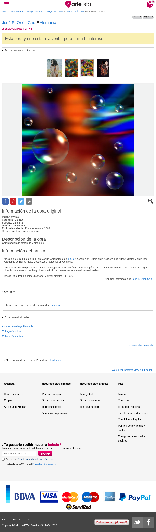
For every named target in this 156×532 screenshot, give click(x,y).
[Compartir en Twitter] (21, 201)
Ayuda (122, 394)
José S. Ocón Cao (74, 11)
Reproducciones (51, 406)
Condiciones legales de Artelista (35, 459)
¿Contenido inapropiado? (141, 345)
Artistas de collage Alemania (17, 326)
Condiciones (50, 464)
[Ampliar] (150, 202)
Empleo (8, 400)
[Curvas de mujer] (87, 68)
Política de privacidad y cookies (132, 428)
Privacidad (37, 464)
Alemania (48, 22)
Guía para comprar (53, 400)
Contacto (123, 400)
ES (3, 519)
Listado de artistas (129, 406)
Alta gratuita (87, 394)
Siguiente (148, 16)
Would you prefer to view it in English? (133, 370)
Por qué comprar (52, 394)
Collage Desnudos (54, 11)
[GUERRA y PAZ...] (103, 68)
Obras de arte (16, 11)
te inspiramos (54, 360)
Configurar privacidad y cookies (131, 438)
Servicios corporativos (55, 413)
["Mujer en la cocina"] (54, 68)
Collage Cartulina (34, 11)
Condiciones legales (130, 419)
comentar (55, 305)
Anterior (137, 16)
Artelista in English (15, 406)
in (29, 519)
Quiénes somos (13, 394)
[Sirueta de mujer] (71, 68)
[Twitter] (137, 522)
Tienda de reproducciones (133, 413)
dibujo (71, 259)
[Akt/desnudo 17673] (78, 140)
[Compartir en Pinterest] (13, 201)
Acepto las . (30, 459)
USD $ (17, 519)
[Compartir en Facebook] (5, 201)
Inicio (4, 11)
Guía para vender (90, 400)
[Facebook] (148, 522)
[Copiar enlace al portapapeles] (29, 201)
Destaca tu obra (89, 406)
